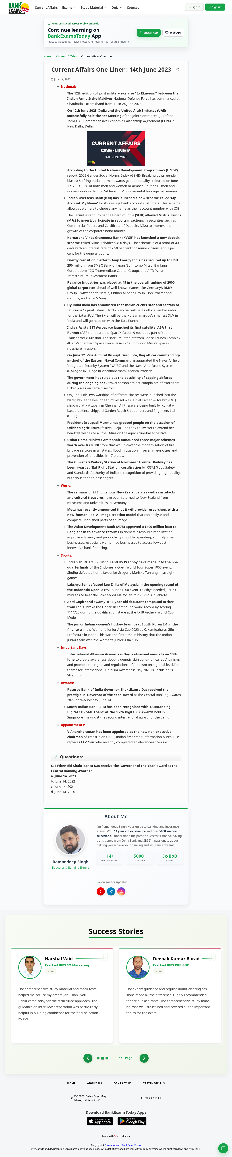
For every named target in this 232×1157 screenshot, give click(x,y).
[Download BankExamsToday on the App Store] (100, 1121)
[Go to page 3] (106, 1058)
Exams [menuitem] (67, 7)
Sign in (196, 7)
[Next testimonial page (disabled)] (144, 1058)
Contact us (122, 1083)
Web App (175, 32)
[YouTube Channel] (101, 891)
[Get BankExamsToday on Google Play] (131, 1121)
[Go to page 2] (87, 1058)
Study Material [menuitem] (92, 7)
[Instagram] (121, 891)
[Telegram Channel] (111, 891)
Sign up (216, 7)
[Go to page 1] (98, 1058)
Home (47, 56)
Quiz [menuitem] (114, 7)
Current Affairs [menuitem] (46, 7)
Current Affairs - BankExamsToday (122, 1145)
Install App (151, 32)
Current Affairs (66, 56)
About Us (94, 1083)
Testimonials (154, 1083)
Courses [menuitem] (133, 7)
